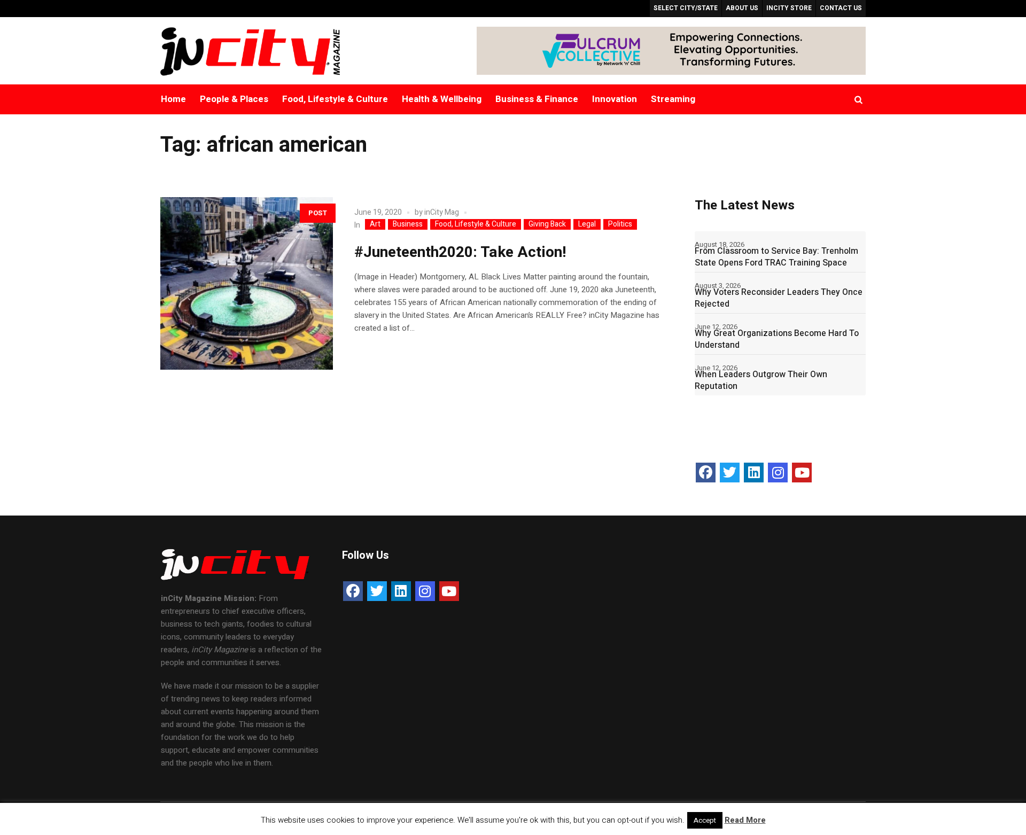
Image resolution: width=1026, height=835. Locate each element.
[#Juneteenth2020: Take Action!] (246, 283)
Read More (745, 820)
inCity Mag (441, 212)
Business (408, 224)
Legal (587, 224)
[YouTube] (802, 472)
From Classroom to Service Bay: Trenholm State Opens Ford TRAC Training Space (776, 257)
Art (375, 224)
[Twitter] (730, 472)
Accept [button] (705, 820)
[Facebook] (706, 472)
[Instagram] (778, 472)
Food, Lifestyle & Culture (475, 224)
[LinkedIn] (754, 472)
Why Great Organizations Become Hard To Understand (777, 339)
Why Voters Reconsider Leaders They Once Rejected (778, 298)
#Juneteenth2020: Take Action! (460, 252)
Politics (620, 224)
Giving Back (547, 224)
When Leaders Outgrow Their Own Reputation (761, 380)
